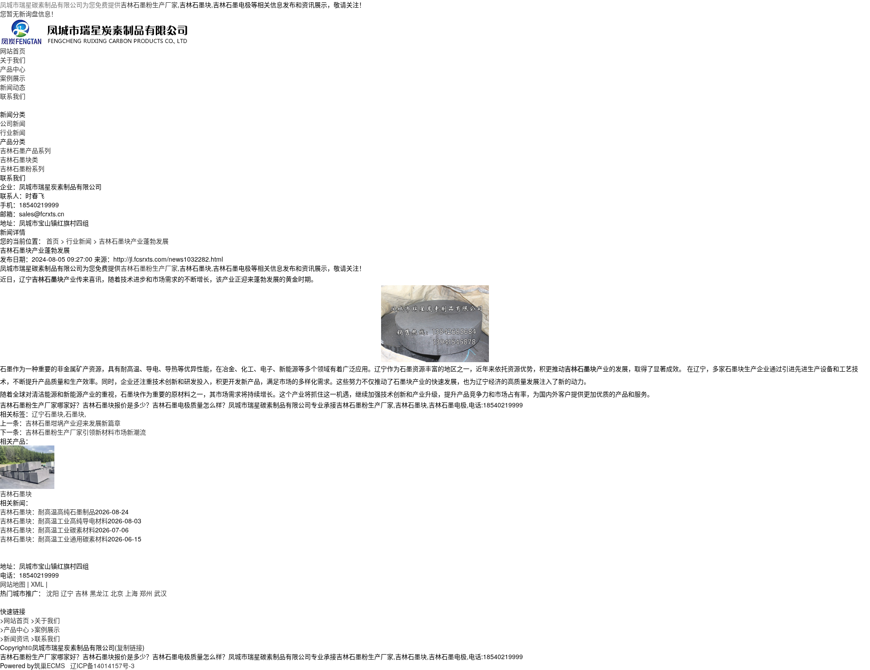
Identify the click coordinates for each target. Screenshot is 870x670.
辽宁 (67, 593)
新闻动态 (12, 86)
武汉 (160, 593)
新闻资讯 (16, 638)
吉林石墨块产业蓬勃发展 (134, 240)
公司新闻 (12, 123)
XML (37, 584)
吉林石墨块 (16, 493)
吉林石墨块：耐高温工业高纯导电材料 (54, 520)
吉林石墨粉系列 (22, 168)
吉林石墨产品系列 (25, 150)
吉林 (81, 593)
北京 (117, 593)
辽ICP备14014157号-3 (102, 665)
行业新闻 (12, 132)
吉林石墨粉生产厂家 (149, 4)
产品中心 (12, 68)
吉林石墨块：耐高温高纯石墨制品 (47, 511)
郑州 (146, 593)
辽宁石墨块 (47, 413)
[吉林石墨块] (27, 466)
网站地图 (12, 584)
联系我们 (12, 95)
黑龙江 (99, 593)
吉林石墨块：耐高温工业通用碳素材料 (54, 538)
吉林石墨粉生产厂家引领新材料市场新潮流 (85, 431)
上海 (131, 593)
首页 (52, 240)
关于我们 (12, 59)
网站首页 (12, 50)
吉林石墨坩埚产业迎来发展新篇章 (73, 422)
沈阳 (52, 593)
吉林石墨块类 (19, 159)
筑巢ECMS (49, 665)
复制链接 (129, 647)
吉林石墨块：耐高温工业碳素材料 (47, 529)
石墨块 (74, 413)
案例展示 (12, 77)
